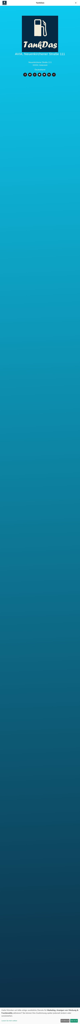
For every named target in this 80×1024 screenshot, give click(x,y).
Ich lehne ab (65, 1021)
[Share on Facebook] (25, 75)
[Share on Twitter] (30, 75)
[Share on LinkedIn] (49, 75)
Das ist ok (74, 1021)
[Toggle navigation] (76, 3)
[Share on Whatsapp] (35, 75)
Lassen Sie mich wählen (9, 1021)
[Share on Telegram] (39, 75)
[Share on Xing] (54, 75)
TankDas (39, 3)
